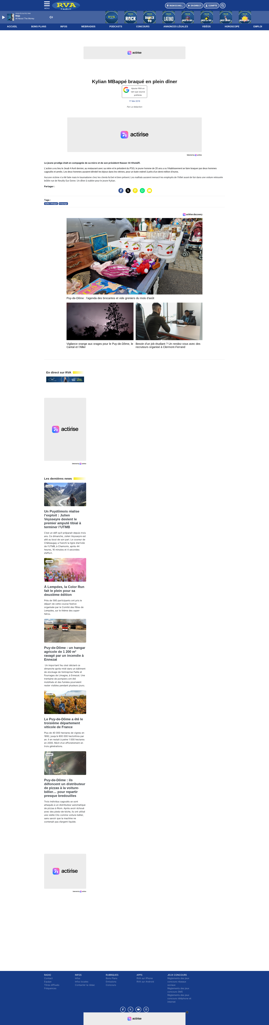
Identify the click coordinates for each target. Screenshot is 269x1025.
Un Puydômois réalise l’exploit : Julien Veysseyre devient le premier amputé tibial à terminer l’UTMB (62, 519)
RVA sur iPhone (145, 978)
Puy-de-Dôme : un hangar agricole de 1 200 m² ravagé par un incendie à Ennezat (64, 653)
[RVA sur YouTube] (138, 1009)
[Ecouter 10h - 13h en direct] (65, 379)
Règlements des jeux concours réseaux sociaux (178, 981)
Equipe (47, 981)
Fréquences (50, 988)
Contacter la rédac (85, 985)
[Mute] (51, 17)
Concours (142, 26)
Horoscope (232, 26)
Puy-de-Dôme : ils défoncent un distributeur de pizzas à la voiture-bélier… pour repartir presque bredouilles (64, 788)
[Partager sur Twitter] (127, 192)
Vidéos (206, 26)
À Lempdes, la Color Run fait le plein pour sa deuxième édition (64, 591)
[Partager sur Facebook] (120, 192)
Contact (48, 978)
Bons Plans (38, 26)
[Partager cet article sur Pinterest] (134, 192)
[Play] (4, 17)
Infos (63, 26)
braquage (63, 203)
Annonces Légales (176, 26)
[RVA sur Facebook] (123, 1009)
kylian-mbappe (51, 203)
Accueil (12, 26)
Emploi (257, 26)
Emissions (111, 981)
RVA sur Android (145, 981)
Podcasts (115, 26)
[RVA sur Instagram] (146, 1009)
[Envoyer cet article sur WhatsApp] (141, 192)
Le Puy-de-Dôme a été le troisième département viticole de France (63, 723)
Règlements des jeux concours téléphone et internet (179, 998)
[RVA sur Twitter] (130, 1009)
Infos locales (81, 981)
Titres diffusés (51, 985)
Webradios (88, 26)
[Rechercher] (223, 5)
